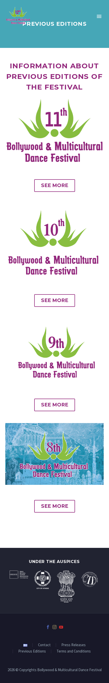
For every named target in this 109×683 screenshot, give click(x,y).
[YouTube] (61, 627)
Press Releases (73, 645)
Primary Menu (99, 16)
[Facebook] (48, 627)
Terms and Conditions (74, 651)
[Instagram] (54, 627)
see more (54, 185)
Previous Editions (32, 651)
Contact (44, 645)
